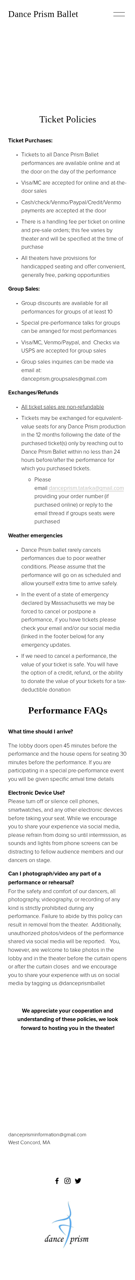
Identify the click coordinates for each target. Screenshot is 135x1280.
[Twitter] (78, 1181)
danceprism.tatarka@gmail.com (86, 488)
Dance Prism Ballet (43, 14)
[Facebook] (57, 1181)
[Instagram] (67, 1181)
